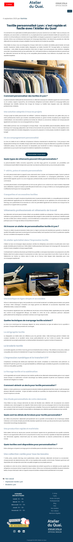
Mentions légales (54, 513)
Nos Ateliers (55, 508)
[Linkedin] (24, 531)
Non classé (9, 479)
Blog (54, 503)
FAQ (54, 506)
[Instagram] (14, 531)
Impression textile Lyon (14, 482)
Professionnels (55, 501)
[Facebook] (19, 531)
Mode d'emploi (55, 498)
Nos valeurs (55, 511)
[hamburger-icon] (69, 11)
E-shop (54, 493)
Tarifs (55, 496)
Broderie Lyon (10, 485)
